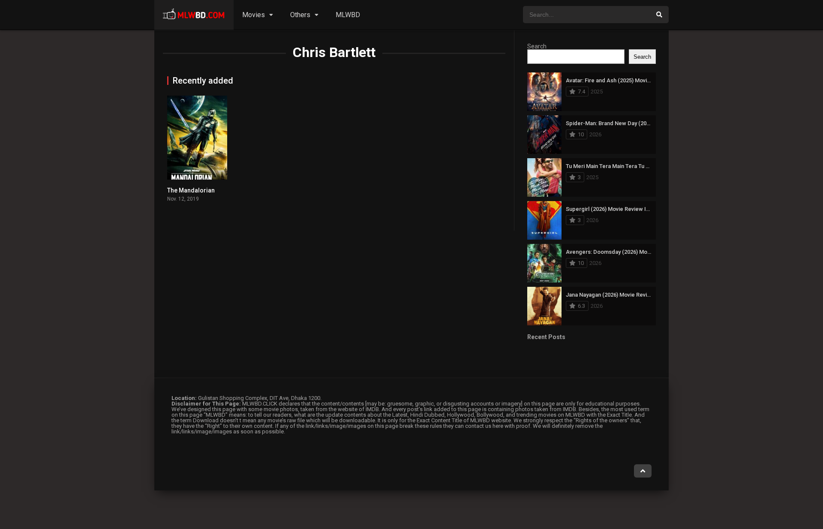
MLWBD (348, 15)
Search (537, 46)
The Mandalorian (191, 190)
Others (300, 15)
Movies (253, 15)
